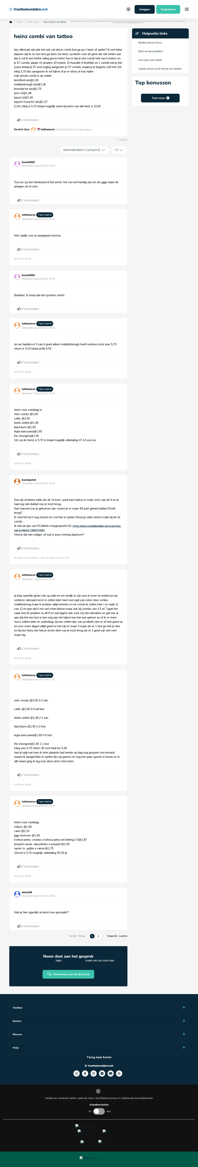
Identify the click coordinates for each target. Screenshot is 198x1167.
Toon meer (158, 98)
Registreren (168, 9)
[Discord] (112, 1073)
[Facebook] (86, 1073)
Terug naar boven (99, 1057)
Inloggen (144, 9)
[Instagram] (94, 1073)
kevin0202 (28, 162)
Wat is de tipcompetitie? (150, 51)
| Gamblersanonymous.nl (107, 1098)
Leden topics (33, 22)
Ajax (16, 835)
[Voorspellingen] (120, 1073)
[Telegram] (103, 1073)
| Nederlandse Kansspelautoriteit (136, 1098)
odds (104, 182)
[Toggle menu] (187, 9)
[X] (77, 1073)
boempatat (29, 480)
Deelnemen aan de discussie (71, 974)
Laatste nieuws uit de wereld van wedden (160, 68)
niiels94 (27, 892)
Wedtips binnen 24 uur (150, 42)
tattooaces (48, 129)
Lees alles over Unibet (150, 60)
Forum (19, 22)
